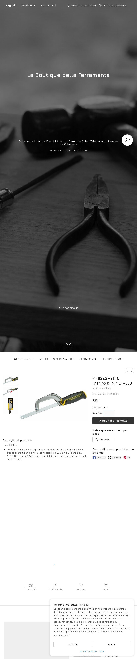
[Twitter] (28, 513)
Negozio (10, 5)
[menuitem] (127, 370)
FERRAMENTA (88, 359)
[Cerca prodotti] (127, 140)
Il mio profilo (31, 589)
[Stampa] (28, 539)
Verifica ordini (56, 589)
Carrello (106, 589)
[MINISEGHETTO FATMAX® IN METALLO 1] (10, 392)
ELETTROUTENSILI (113, 359)
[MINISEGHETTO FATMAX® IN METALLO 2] (10, 406)
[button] (103, 439)
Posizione (28, 5)
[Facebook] (28, 487)
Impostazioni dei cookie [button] (92, 651)
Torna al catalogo (101, 387)
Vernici (43, 359)
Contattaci (48, 5)
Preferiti (81, 589)
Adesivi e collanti (23, 359)
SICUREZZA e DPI (63, 359)
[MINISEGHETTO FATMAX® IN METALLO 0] (10, 381)
